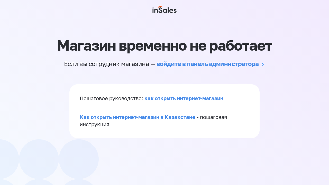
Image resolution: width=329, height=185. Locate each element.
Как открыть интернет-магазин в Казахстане (137, 117)
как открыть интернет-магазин (183, 98)
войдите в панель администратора (208, 63)
